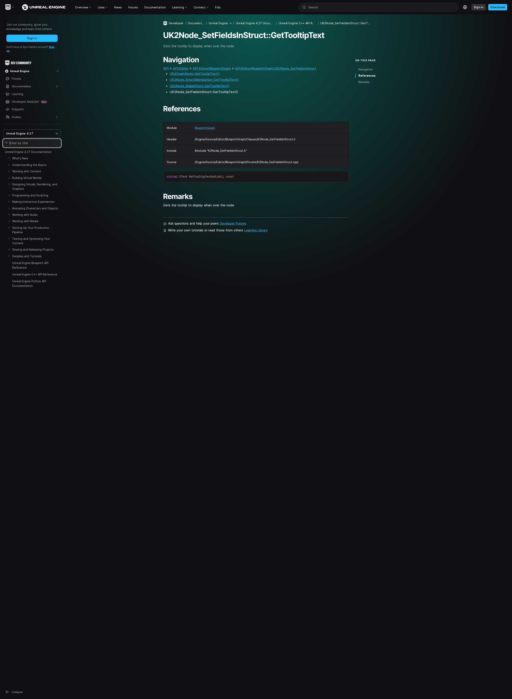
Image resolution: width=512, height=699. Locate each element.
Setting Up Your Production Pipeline (30, 230)
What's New (20, 158)
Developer (176, 23)
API (166, 68)
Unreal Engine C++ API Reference (34, 274)
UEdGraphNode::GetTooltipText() (195, 74)
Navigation (365, 69)
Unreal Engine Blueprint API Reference (30, 265)
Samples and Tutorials (27, 256)
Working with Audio (25, 214)
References (367, 75)
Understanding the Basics (29, 165)
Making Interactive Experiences (33, 201)
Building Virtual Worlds (27, 178)
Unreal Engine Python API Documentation (29, 283)
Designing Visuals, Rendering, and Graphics (34, 186)
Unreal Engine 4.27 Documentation (28, 152)
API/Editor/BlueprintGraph (212, 68)
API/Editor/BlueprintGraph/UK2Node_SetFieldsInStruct (275, 68)
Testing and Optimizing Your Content (31, 241)
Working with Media (25, 221)
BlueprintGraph (205, 128)
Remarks (364, 82)
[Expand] (9, 158)
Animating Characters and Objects (35, 208)
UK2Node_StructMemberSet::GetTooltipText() (204, 80)
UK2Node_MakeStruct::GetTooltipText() (200, 86)
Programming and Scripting (30, 195)
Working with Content (26, 171)
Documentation (196, 23)
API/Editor (180, 68)
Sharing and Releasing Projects (33, 249)
